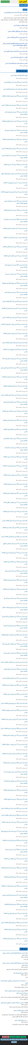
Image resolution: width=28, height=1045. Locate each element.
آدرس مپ (16, 15)
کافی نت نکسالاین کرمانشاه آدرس (19, 57)
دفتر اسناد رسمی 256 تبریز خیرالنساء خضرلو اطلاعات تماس (14, 636)
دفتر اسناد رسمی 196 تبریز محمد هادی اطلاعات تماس (15, 211)
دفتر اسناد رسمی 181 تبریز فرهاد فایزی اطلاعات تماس (15, 878)
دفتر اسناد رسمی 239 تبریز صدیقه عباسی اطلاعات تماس (15, 421)
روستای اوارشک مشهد (19, 1011)
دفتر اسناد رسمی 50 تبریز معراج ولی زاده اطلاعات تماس (15, 351)
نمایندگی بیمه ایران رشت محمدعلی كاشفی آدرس (15, 89)
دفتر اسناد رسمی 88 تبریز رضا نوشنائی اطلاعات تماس (14, 537)
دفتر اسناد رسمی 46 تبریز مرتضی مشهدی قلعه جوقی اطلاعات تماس (14, 175)
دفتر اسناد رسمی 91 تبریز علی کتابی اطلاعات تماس (14, 678)
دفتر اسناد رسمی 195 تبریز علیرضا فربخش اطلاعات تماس (14, 141)
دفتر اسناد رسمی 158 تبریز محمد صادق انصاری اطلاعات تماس (15, 670)
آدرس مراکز (25, 9)
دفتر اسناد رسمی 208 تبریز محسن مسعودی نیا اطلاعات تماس (15, 220)
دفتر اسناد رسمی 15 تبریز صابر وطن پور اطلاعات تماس (15, 915)
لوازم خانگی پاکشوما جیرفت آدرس (19, 75)
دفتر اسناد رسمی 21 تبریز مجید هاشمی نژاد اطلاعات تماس (14, 309)
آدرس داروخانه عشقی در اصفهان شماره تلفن (12, 1003)
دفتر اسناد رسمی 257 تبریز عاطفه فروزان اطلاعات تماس (15, 431)
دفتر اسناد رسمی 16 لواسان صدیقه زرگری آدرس (15, 51)
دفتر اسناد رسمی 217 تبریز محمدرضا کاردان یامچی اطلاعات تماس (14, 896)
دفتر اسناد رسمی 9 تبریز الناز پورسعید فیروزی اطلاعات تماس (14, 193)
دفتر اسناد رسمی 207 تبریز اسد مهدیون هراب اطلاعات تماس (16, 266)
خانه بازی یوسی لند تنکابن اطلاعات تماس (17, 37)
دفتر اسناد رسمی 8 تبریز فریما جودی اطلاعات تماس (14, 343)
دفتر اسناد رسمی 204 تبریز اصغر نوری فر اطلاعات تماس (15, 581)
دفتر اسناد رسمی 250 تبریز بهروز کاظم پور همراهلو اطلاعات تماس (14, 284)
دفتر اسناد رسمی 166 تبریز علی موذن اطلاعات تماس (14, 105)
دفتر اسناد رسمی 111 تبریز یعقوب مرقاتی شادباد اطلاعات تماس (15, 504)
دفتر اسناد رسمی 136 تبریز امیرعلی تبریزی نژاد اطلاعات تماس (16, 131)
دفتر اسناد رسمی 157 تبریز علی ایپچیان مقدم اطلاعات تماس (16, 113)
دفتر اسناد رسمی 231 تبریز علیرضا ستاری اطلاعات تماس (15, 494)
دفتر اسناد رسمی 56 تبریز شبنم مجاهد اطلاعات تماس (15, 931)
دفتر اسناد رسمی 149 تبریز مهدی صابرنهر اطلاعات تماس (15, 940)
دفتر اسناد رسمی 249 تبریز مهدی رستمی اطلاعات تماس (15, 695)
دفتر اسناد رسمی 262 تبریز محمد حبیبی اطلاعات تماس (15, 458)
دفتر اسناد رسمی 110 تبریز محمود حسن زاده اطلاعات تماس (16, 275)
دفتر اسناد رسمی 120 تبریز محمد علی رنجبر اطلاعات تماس (14, 823)
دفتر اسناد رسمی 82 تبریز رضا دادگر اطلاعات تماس (14, 301)
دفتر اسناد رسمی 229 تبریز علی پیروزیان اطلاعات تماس (15, 485)
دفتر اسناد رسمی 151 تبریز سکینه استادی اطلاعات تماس (14, 737)
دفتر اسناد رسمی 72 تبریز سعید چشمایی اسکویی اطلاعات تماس (15, 545)
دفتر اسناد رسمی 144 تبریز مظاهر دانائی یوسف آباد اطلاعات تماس (14, 645)
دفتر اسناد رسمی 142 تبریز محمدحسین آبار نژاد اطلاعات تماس (15, 599)
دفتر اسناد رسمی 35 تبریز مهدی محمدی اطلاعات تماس (15, 476)
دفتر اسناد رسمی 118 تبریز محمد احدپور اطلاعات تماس (15, 513)
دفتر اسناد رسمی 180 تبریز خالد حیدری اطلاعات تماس (15, 166)
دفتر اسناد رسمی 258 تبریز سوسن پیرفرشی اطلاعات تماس (14, 711)
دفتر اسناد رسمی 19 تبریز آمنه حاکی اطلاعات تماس (14, 521)
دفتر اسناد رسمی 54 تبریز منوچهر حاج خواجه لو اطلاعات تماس (15, 782)
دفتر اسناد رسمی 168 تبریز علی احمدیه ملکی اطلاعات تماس (14, 869)
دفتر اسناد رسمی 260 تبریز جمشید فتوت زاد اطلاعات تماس (14, 887)
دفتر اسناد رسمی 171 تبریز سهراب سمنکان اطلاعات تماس (14, 746)
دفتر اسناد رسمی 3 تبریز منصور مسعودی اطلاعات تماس (15, 230)
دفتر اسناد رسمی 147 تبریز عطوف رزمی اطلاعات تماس (15, 860)
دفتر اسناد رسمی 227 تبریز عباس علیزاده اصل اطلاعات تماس (16, 293)
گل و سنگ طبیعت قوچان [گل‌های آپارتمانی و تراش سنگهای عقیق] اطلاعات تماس (15, 44)
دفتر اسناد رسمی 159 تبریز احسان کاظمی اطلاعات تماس (15, 248)
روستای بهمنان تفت (18, 973)
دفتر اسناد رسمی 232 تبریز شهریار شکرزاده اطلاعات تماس (14, 97)
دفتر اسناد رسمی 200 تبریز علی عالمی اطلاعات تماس (14, 815)
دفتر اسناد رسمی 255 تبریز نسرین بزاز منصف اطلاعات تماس (16, 851)
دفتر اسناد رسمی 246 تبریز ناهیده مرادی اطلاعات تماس (15, 764)
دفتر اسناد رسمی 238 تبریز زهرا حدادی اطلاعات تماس (14, 729)
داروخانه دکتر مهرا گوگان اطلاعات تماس (17, 31)
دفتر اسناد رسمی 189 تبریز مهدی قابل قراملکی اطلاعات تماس (15, 905)
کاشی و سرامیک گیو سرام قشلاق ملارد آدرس (16, 63)
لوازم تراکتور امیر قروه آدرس (20, 25)
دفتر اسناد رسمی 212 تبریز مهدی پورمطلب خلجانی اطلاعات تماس (14, 609)
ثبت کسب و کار (5, 2)
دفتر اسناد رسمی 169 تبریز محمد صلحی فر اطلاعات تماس (14, 378)
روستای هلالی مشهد (20, 1020)
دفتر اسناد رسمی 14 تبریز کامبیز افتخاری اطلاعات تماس (15, 387)
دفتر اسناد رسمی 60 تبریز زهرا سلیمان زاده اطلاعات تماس (14, 755)
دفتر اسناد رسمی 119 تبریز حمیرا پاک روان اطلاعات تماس (14, 412)
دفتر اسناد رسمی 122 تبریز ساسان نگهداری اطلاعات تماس (14, 122)
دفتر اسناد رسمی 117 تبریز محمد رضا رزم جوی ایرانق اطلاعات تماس (14, 832)
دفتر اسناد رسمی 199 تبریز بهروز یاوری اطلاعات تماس (14, 703)
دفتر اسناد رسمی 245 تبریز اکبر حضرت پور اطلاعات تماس (14, 529)
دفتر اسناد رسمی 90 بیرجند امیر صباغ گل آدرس (15, 13)
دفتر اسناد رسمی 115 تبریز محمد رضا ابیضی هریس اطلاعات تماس (14, 157)
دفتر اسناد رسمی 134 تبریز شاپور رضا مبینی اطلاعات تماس (14, 554)
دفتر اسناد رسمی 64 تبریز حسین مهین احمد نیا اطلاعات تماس (15, 773)
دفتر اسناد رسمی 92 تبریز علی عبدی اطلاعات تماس (14, 318)
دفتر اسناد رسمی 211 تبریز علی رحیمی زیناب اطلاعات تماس (14, 720)
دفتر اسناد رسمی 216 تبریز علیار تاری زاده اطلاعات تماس (15, 467)
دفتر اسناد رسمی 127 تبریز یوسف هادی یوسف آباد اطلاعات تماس (14, 360)
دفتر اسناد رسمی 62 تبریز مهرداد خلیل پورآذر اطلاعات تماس (14, 325)
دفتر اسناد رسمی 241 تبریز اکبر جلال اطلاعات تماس (14, 149)
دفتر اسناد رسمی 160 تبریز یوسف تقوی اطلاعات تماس (15, 800)
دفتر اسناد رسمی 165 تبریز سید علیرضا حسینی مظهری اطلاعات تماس (15, 202)
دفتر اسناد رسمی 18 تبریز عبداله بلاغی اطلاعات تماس (14, 395)
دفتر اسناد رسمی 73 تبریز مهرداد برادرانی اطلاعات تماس (15, 335)
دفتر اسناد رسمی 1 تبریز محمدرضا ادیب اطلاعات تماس (15, 239)
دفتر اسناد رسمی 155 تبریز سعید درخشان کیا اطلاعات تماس (16, 449)
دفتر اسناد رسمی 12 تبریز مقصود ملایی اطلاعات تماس (15, 257)
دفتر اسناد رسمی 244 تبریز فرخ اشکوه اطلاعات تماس (14, 923)
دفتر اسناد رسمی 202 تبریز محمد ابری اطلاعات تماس (14, 808)
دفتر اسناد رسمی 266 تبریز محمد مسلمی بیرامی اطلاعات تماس (15, 654)
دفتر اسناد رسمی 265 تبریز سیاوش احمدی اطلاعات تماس (14, 686)
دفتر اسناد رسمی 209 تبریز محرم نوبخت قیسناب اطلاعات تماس (15, 627)
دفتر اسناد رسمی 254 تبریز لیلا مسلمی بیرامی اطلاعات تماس (16, 572)
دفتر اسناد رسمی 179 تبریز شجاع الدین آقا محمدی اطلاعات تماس (14, 618)
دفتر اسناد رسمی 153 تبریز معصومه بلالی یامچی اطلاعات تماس (15, 403)
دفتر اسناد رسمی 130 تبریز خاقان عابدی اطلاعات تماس (15, 563)
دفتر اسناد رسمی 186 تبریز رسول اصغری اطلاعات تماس (15, 791)
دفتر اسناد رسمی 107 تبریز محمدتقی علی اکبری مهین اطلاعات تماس (14, 369)
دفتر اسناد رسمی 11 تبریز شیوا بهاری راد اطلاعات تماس (15, 184)
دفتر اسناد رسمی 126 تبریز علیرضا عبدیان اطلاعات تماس (15, 590)
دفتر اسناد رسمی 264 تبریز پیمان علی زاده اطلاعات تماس (14, 842)
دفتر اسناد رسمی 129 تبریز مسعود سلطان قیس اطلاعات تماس (15, 440)
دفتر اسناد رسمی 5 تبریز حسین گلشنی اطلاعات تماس (14, 662)
